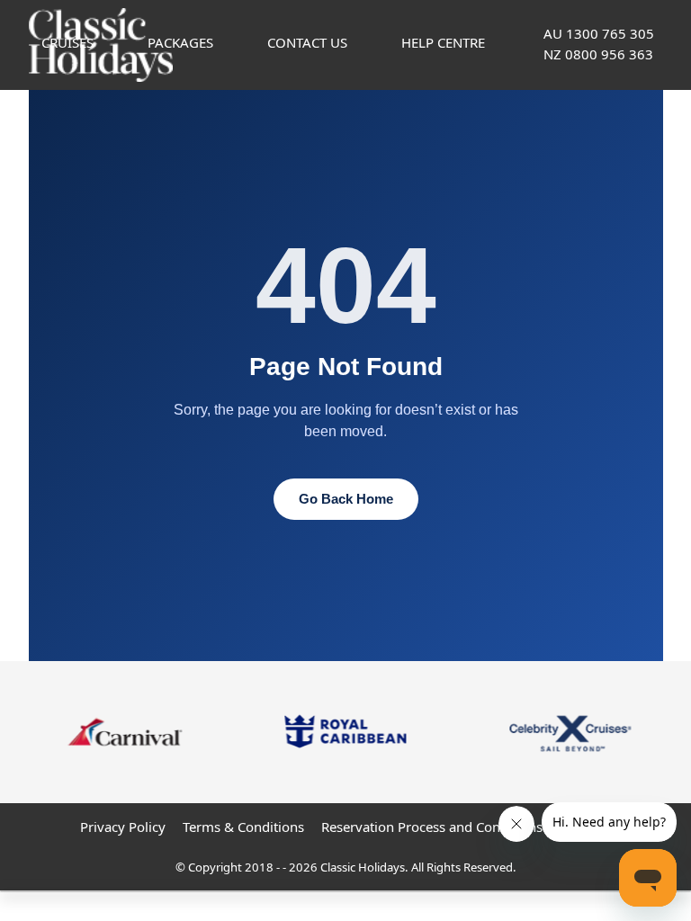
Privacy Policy (123, 827)
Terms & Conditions (243, 827)
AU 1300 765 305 (598, 33)
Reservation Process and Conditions (432, 827)
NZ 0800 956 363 (598, 54)
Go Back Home (346, 498)
